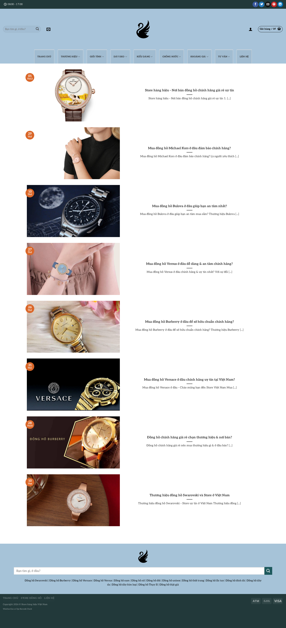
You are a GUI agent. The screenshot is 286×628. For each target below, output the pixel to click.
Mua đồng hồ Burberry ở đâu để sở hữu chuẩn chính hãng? (189, 322)
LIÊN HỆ (244, 56)
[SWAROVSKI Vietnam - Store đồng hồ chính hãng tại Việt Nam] (143, 556)
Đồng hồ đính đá (235, 580)
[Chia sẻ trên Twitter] (261, 4)
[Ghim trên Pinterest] (274, 4)
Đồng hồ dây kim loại (124, 584)
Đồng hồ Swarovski (36, 580)
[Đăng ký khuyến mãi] (48, 29)
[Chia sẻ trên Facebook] (255, 4)
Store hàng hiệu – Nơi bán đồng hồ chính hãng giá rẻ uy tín (189, 90)
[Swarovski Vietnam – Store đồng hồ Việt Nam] (143, 29)
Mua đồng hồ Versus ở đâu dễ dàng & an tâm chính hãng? (189, 264)
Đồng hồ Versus (103, 580)
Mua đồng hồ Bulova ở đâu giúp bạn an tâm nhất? (189, 206)
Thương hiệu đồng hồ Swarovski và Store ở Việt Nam (190, 495)
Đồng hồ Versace (82, 580)
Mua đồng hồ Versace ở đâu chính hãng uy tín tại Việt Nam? (189, 380)
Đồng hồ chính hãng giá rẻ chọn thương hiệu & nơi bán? (189, 437)
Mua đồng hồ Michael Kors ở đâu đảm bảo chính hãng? (189, 148)
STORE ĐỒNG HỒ (31, 598)
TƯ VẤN (222, 56)
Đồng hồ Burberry (60, 580)
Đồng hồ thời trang (193, 580)
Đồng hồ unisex (171, 580)
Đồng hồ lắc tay (215, 580)
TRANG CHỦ (44, 56)
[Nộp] (37, 29)
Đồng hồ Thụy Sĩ (148, 584)
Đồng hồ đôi (154, 580)
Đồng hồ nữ (138, 580)
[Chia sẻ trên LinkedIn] (280, 4)
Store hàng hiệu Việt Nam (34, 604)
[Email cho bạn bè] (268, 4)
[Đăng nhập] (251, 29)
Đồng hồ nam (122, 580)
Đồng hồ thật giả (169, 584)
